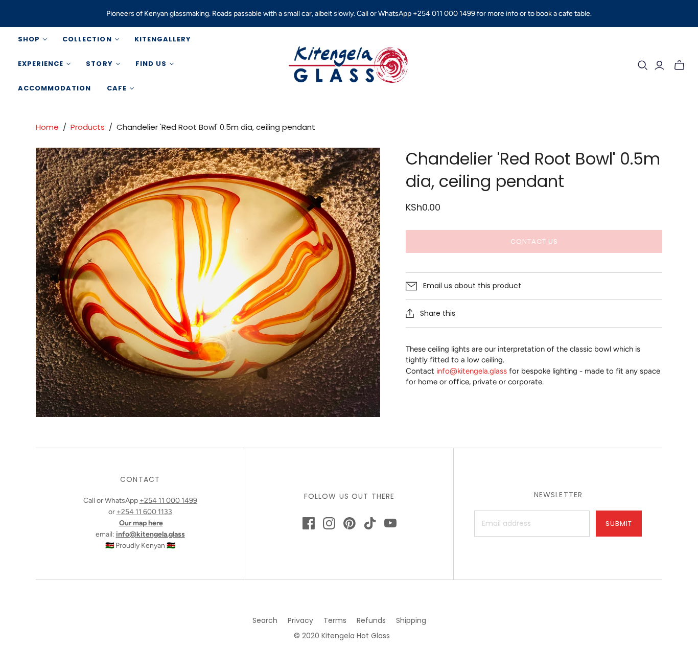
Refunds (371, 620)
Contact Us (534, 241)
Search (264, 620)
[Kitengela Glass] (349, 63)
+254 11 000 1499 (168, 500)
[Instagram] (329, 523)
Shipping (411, 620)
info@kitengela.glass (471, 371)
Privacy (300, 620)
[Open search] (643, 65)
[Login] (659, 65)
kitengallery (162, 39)
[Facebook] (309, 523)
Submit (619, 523)
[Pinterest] (349, 523)
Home (47, 127)
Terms (334, 620)
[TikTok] (370, 523)
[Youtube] (390, 523)
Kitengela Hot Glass (355, 636)
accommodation (54, 88)
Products (88, 127)
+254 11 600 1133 (144, 511)
